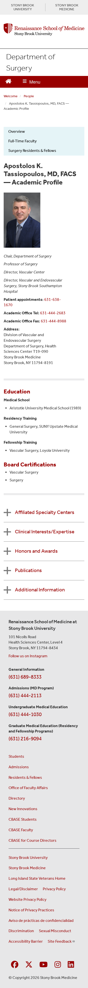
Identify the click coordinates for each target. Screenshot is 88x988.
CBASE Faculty (21, 830)
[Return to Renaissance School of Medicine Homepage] (8, 80)
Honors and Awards (36, 551)
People (29, 96)
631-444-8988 (53, 321)
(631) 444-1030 (25, 714)
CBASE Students (23, 819)
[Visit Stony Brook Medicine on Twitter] (29, 965)
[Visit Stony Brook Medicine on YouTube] (43, 965)
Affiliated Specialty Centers (44, 512)
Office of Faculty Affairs (28, 787)
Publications (28, 570)
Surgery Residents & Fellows (32, 150)
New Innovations (23, 808)
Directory (17, 798)
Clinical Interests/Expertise (44, 532)
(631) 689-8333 (25, 677)
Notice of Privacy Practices (31, 910)
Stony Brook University (28, 857)
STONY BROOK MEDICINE (66, 7)
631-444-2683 (53, 313)
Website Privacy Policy (27, 899)
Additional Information (40, 590)
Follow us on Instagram (28, 656)
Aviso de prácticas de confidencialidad (41, 920)
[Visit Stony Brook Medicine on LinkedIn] (71, 965)
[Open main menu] (31, 82)
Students (16, 756)
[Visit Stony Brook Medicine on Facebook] (15, 965)
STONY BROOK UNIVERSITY (22, 7)
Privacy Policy (54, 889)
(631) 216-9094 (25, 739)
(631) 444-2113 (25, 695)
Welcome (11, 96)
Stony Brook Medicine (27, 868)
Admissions (19, 767)
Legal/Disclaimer (23, 889)
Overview (16, 131)
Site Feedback (60, 941)
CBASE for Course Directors (32, 840)
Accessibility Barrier (26, 941)
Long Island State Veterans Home (37, 878)
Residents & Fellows (25, 777)
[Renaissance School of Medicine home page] (44, 29)
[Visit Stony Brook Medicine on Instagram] (57, 965)
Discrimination (21, 930)
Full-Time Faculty (22, 141)
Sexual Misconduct (55, 930)
